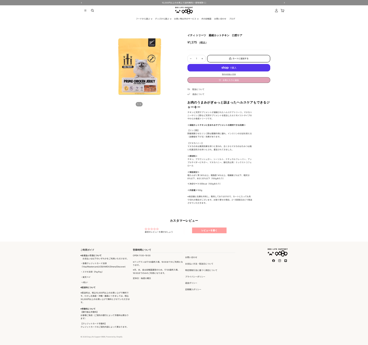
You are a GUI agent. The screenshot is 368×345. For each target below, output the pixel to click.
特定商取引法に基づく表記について (201, 270)
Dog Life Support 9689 (96, 337)
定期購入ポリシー (193, 289)
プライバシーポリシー (195, 276)
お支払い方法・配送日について (199, 264)
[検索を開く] (92, 10)
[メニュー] (85, 10)
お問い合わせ (191, 257)
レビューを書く (209, 230)
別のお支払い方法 (229, 74)
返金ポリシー (191, 283)
